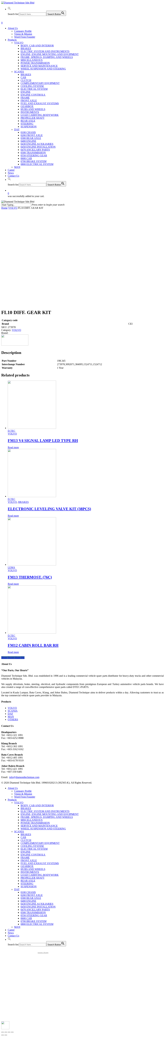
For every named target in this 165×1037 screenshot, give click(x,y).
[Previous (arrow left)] (2, 1035)
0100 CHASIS (28, 892)
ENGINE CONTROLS (33, 854)
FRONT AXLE (29, 860)
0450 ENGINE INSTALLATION (38, 906)
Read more (13, 447)
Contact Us (13, 935)
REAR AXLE (28, 880)
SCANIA (13, 710)
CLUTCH (26, 840)
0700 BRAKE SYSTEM (33, 921)
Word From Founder (24, 796)
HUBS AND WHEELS (33, 869)
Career (11, 930)
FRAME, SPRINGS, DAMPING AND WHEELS (47, 817)
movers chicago (43, 952)
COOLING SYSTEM (32, 846)
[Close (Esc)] (2, 1032)
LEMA (11, 567)
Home (4, 208)
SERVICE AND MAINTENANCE (39, 825)
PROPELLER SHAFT (32, 877)
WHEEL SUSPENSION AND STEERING (43, 828)
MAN (11, 716)
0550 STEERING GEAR (34, 915)
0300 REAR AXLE (31, 898)
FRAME (25, 857)
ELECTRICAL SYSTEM (34, 849)
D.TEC (11, 430)
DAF (10, 713)
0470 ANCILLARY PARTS (35, 909)
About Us (13, 788)
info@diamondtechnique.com (24, 777)
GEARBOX (27, 866)
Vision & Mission (23, 794)
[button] (9, 9)
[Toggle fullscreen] (9, 1032)
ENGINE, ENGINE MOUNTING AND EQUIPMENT (50, 814)
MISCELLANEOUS (32, 820)
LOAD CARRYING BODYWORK (40, 875)
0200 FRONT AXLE (32, 895)
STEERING (27, 883)
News (11, 932)
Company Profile (23, 791)
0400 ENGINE (28, 901)
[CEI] (14, 344)
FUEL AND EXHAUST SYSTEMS (40, 863)
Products (12, 799)
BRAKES (23, 502)
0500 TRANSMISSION (33, 912)
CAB (23, 837)
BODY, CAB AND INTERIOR (37, 805)
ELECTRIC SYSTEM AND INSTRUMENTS (45, 811)
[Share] (6, 1032)
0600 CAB (26, 918)
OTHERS (13, 719)
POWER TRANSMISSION (35, 822)
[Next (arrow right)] (6, 1035)
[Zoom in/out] (12, 1032)
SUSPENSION (29, 886)
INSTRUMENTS (30, 872)
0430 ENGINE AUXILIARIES (37, 903)
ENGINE (25, 851)
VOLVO (12, 208)
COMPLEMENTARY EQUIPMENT (40, 843)
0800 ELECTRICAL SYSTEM (37, 924)
